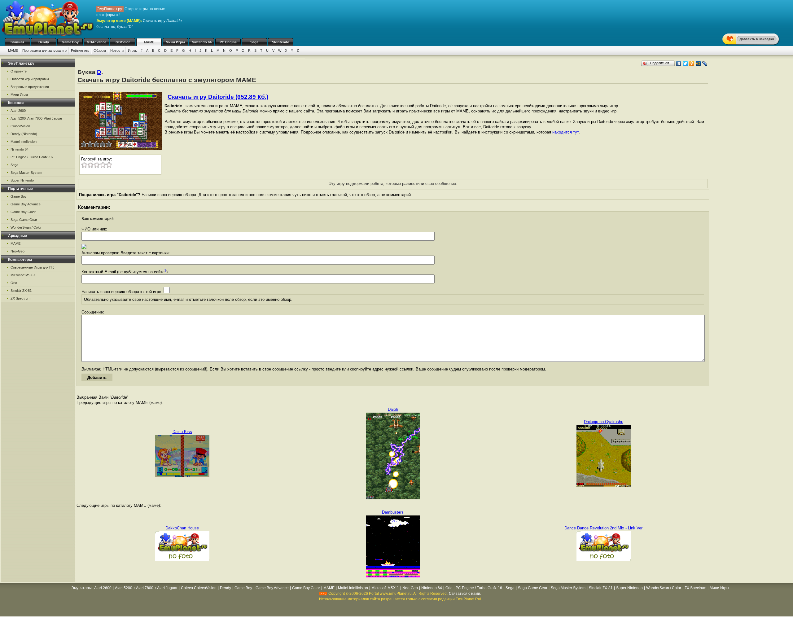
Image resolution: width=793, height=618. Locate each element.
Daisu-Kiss (182, 431)
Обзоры (100, 50)
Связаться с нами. (465, 593)
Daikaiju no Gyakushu (603, 421)
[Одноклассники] (692, 63)
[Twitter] (685, 63)
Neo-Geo (17, 251)
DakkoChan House (182, 528)
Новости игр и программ (30, 79)
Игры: (132, 50)
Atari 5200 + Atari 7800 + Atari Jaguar (146, 588)
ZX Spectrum (20, 298)
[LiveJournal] (705, 63)
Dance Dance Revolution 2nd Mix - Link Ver (603, 528)
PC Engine (228, 42)
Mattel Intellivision (24, 141)
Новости (117, 50)
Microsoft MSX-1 (23, 275)
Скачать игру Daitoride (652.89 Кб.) (218, 97)
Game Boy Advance (26, 204)
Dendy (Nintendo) (24, 134)
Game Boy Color (23, 212)
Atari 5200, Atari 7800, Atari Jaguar (36, 118)
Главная (17, 42)
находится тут (565, 132)
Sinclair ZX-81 (21, 290)
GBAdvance (96, 42)
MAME (149, 42)
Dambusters (393, 512)
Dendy (43, 42)
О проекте (19, 71)
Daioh (393, 409)
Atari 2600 (18, 110)
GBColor (123, 42)
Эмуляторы (81, 588)
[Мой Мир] (698, 63)
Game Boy (70, 42)
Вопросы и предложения (30, 87)
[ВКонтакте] (679, 63)
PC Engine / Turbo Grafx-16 (32, 157)
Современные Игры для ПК (32, 267)
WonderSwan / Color (26, 227)
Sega (254, 42)
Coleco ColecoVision (199, 588)
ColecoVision (20, 126)
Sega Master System (26, 172)
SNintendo (280, 42)
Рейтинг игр (80, 50)
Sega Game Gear (24, 219)
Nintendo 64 (202, 42)
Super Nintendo (22, 180)
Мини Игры (175, 42)
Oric (14, 283)
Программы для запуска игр (44, 50)
